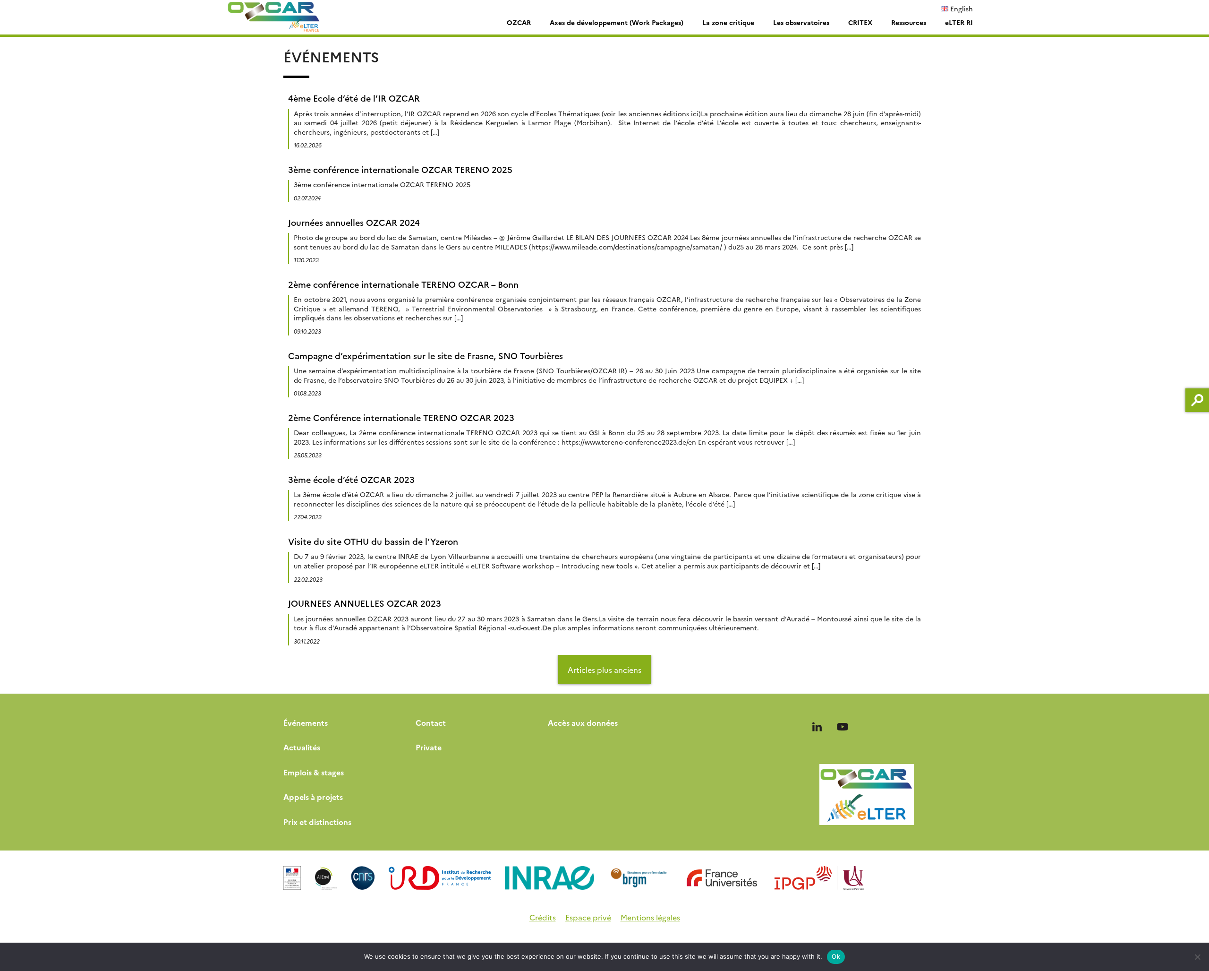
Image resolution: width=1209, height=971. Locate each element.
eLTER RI (959, 22)
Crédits (542, 917)
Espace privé (588, 917)
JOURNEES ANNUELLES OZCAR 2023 (364, 603)
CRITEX (860, 22)
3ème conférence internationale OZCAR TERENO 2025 (400, 169)
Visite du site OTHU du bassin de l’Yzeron (373, 541)
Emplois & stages (313, 772)
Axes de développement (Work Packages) (616, 22)
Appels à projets (313, 796)
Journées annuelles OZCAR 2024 (354, 222)
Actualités (301, 747)
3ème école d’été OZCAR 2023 (351, 479)
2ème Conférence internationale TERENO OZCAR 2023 (401, 417)
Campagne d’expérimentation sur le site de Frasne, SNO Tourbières (425, 355)
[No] (1197, 957)
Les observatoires (801, 22)
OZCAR (519, 22)
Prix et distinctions (317, 821)
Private (429, 747)
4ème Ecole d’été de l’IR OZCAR (354, 98)
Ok (836, 956)
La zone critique (728, 22)
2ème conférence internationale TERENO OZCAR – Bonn (403, 284)
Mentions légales (650, 917)
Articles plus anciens (604, 669)
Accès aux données (583, 722)
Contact (431, 722)
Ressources (908, 22)
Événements (305, 722)
